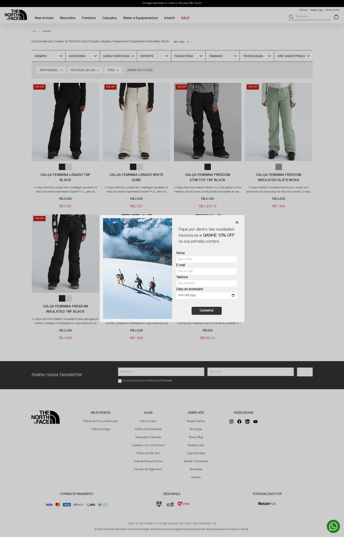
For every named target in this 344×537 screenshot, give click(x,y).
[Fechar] (237, 222)
